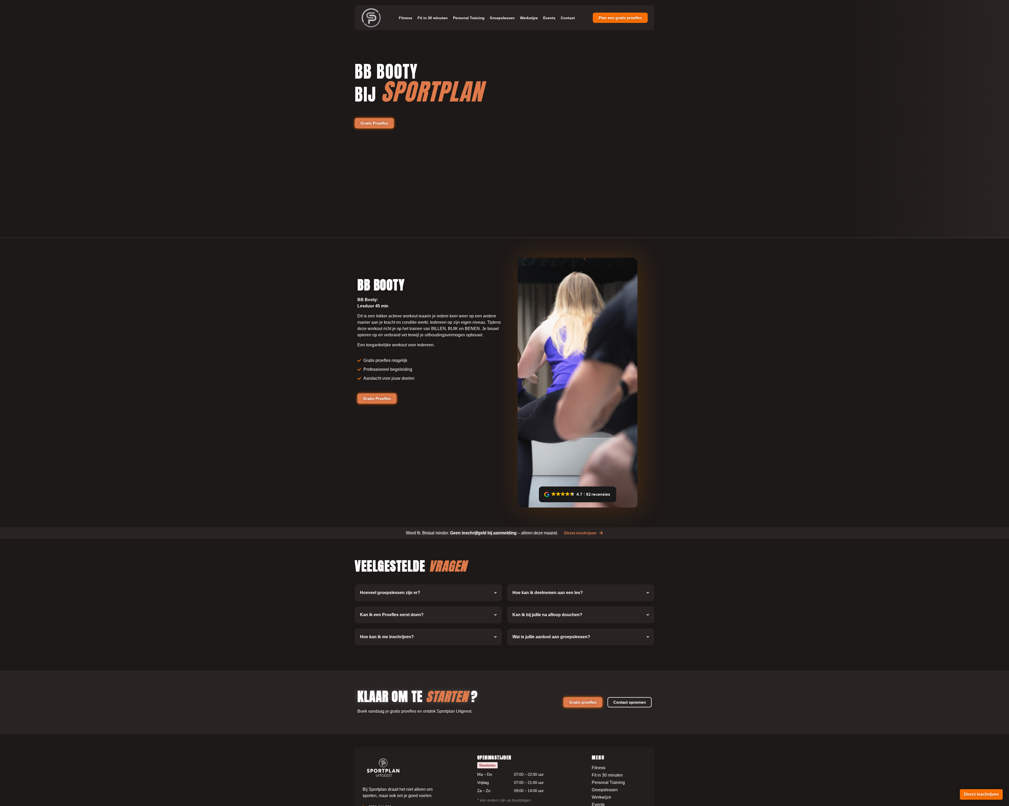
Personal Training (469, 18)
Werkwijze (529, 18)
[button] (577, 494)
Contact (568, 18)
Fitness (405, 18)
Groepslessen (502, 18)
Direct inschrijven (981, 794)
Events (549, 18)
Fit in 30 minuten (433, 18)
